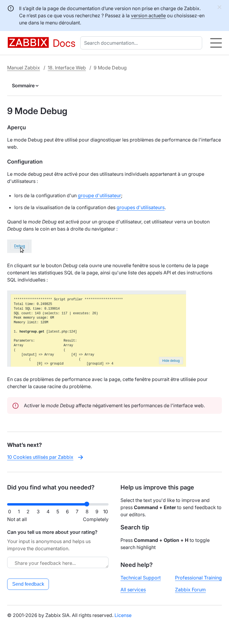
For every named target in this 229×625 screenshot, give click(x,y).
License (122, 615)
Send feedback (28, 584)
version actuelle (148, 15)
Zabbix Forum (190, 590)
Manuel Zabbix (23, 68)
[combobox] (142, 43)
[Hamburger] (216, 43)
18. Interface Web (67, 68)
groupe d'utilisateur (99, 195)
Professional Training (198, 578)
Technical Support (140, 578)
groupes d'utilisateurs (141, 207)
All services (133, 590)
